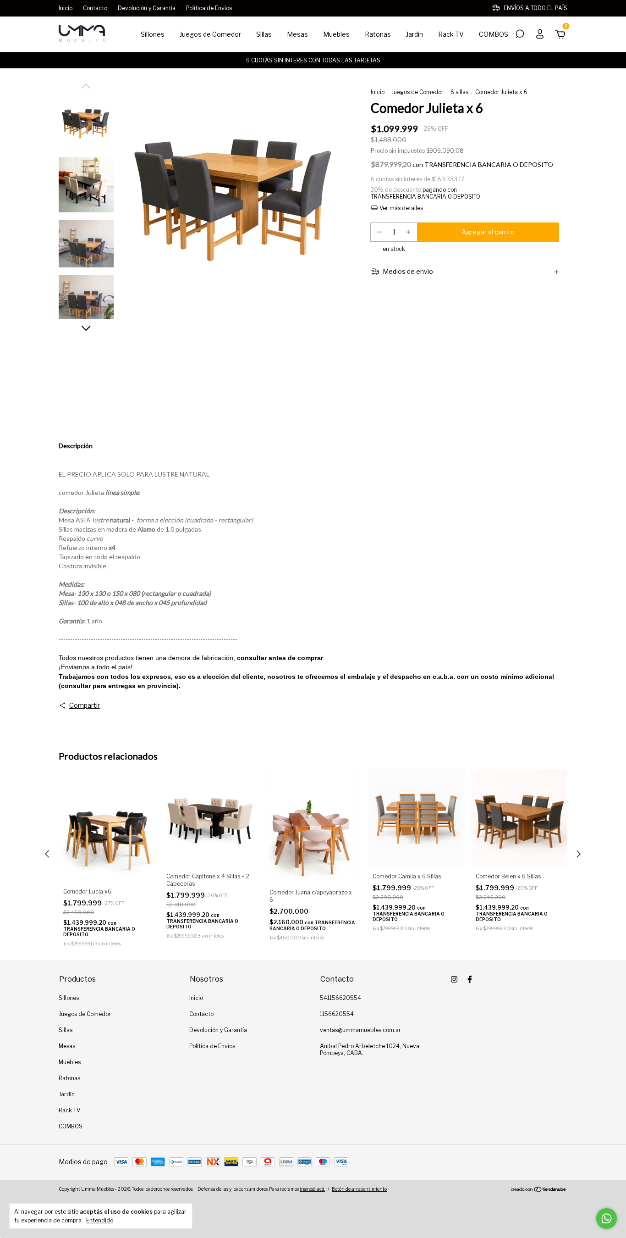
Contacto (95, 8)
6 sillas (459, 92)
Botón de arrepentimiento (359, 1189)
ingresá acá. (312, 1189)
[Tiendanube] (538, 1190)
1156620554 (337, 1013)
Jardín (414, 34)
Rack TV (451, 34)
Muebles (336, 34)
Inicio (65, 8)
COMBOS (493, 34)
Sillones (153, 34)
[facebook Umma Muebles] (469, 979)
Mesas (297, 34)
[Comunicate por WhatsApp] (606, 1218)
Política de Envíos (209, 8)
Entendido (99, 1220)
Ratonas (378, 34)
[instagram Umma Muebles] (454, 979)
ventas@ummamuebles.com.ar (360, 1030)
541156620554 (340, 997)
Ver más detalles (400, 208)
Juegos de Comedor (210, 34)
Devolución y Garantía (147, 8)
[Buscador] (520, 35)
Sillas (264, 34)
